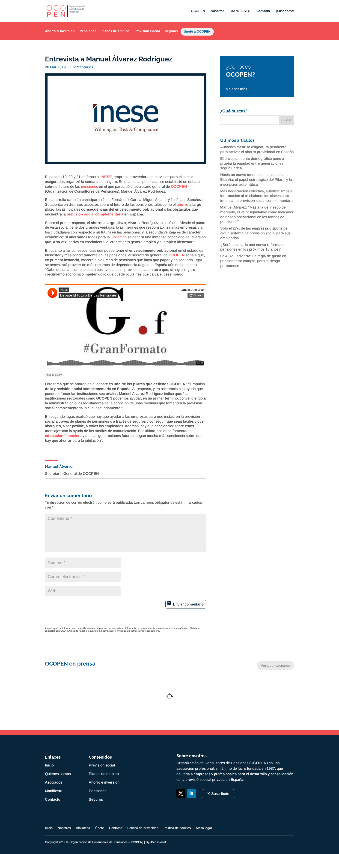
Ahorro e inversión (104, 782)
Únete (99, 828)
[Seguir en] (180, 804)
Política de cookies (177, 828)
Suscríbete (220, 794)
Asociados (53, 782)
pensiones (89, 186)
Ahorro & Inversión (60, 31)
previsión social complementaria (95, 214)
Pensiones (88, 31)
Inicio (49, 765)
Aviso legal (204, 828)
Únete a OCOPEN (197, 32)
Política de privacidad (142, 828)
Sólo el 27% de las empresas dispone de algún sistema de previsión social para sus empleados (255, 233)
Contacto (263, 11)
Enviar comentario (188, 604)
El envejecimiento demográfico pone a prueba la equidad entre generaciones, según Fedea (252, 163)
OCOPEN (198, 11)
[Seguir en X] (180, 793)
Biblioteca (83, 828)
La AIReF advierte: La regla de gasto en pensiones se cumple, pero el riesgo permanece (253, 261)
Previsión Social (147, 31)
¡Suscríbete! (285, 11)
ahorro (182, 204)
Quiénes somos (58, 774)
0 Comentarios (80, 67)
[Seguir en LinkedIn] (191, 793)
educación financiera (63, 436)
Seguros (171, 31)
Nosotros (217, 11)
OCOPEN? (240, 74)
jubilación (119, 237)
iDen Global (158, 842)
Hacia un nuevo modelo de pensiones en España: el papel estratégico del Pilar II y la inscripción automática (256, 179)
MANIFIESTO (240, 11)
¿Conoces (238, 66)
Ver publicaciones (275, 665)
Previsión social (102, 765)
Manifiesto (53, 791)
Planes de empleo (115, 31)
